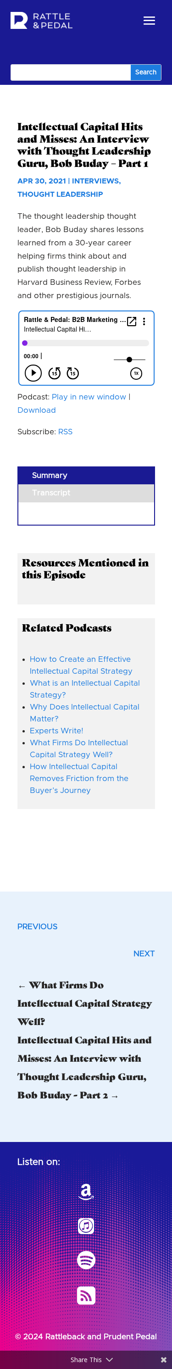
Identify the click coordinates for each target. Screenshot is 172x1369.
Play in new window (89, 397)
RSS (65, 432)
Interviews (95, 181)
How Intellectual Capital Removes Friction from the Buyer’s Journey (79, 778)
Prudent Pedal (130, 1337)
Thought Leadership (60, 194)
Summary (49, 475)
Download (36, 410)
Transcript (51, 493)
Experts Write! (56, 731)
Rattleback (65, 1337)
